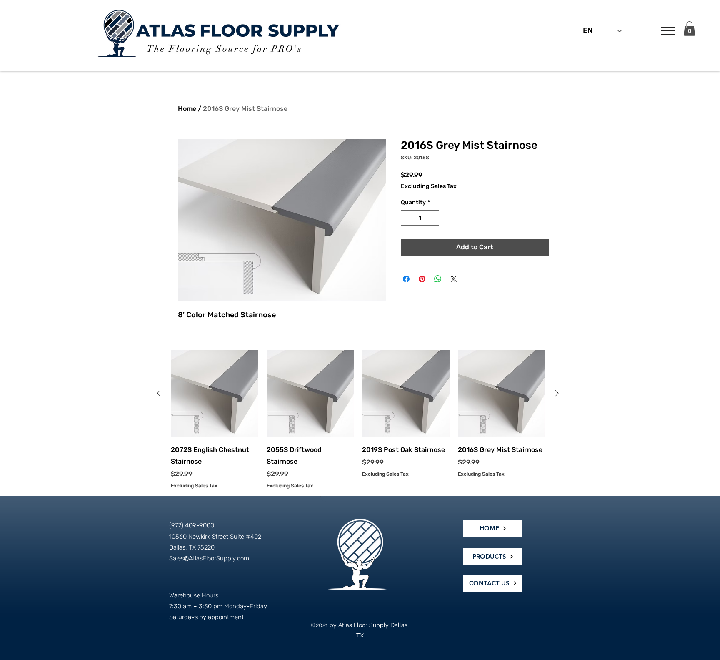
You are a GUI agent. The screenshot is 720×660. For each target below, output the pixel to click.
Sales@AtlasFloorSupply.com (209, 558)
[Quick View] (214, 393)
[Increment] (433, 218)
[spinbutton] (420, 218)
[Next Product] (557, 393)
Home (187, 109)
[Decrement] (407, 218)
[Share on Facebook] (406, 279)
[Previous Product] (159, 393)
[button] (668, 31)
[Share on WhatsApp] (438, 279)
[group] (358, 419)
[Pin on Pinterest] (422, 279)
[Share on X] (454, 279)
